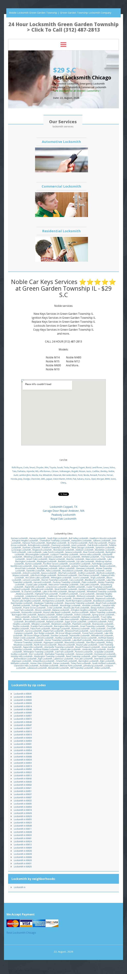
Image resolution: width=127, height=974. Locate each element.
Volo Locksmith (98, 628)
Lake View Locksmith (69, 619)
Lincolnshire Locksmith (79, 563)
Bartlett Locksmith (66, 561)
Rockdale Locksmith (49, 665)
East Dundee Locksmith (22, 603)
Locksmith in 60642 (23, 778)
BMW (107, 478)
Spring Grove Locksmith (103, 614)
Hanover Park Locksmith (33, 542)
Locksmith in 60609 (23, 847)
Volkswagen (64, 471)
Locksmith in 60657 (23, 715)
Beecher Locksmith (75, 559)
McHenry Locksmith (80, 628)
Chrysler (40, 467)
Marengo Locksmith (61, 628)
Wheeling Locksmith (33, 556)
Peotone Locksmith (84, 651)
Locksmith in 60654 (23, 750)
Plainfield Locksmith (81, 624)
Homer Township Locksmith (58, 640)
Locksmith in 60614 (23, 706)
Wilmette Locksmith (20, 663)
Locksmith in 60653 (23, 762)
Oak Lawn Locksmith (89, 584)
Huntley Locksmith (87, 589)
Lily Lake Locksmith (85, 561)
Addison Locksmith (84, 549)
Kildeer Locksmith (64, 614)
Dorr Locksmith (36, 654)
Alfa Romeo (45, 471)
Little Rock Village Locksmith (43, 575)
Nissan (82, 471)
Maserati (57, 475)
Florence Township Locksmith (28, 642)
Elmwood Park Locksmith (76, 630)
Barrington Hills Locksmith (24, 614)
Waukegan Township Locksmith (48, 603)
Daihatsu (21, 471)
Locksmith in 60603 (23, 700)
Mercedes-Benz (69, 475)
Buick (88, 467)
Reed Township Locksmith (78, 656)
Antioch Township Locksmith (44, 617)
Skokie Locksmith (107, 566)
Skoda (86, 475)
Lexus (106, 467)
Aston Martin (59, 478)
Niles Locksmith (53, 570)
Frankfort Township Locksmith (56, 547)
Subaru (80, 478)
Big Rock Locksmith (105, 573)
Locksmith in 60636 (23, 703)
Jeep (20, 478)
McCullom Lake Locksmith (37, 577)
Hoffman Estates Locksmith (46, 649)
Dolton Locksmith (82, 614)
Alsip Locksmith (40, 566)
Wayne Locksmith (57, 559)
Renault (93, 475)
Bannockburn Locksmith (25, 658)
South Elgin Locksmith (57, 538)
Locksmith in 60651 (23, 791)
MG (37, 471)
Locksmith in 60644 (23, 753)
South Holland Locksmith (103, 663)
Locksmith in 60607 (23, 797)
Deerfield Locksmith (103, 658)
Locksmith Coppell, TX (63, 507)
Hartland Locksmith (21, 589)
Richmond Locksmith (67, 575)
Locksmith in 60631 (23, 863)
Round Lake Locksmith (86, 644)
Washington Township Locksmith (49, 656)
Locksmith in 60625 (23, 866)
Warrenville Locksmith (103, 640)
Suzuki (60, 467)
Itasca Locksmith (49, 573)
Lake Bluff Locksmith (81, 640)
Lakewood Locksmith (37, 668)
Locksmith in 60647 (23, 725)
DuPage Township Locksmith (45, 605)
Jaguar (49, 478)
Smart (32, 467)
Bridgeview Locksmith (47, 568)
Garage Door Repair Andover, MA (63, 511)
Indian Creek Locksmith (24, 637)
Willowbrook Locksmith (102, 635)
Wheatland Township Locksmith (101, 591)
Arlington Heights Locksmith (25, 540)
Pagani (82, 467)
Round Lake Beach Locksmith (56, 612)
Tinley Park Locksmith (81, 663)
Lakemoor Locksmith (63, 658)
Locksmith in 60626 (23, 747)
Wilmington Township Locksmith (38, 651)
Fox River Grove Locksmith (55, 563)
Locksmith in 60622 (23, 772)
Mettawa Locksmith (90, 617)
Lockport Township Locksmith (64, 554)
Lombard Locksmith (97, 621)
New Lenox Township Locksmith (63, 584)
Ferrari (110, 475)
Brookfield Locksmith (35, 621)
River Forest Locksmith (93, 552)
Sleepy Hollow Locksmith (102, 607)
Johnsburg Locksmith (93, 665)
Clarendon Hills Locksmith (26, 665)
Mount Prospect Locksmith (87, 647)
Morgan (100, 478)
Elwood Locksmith (66, 644)
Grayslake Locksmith (103, 651)
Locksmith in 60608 (23, 756)
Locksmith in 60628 (23, 813)
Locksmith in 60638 (23, 832)
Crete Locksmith (54, 607)
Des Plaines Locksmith (89, 575)
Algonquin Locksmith (53, 642)
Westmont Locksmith (61, 624)
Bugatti (74, 471)
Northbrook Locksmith (21, 566)
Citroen (54, 471)
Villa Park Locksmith (67, 573)
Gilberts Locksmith (101, 540)
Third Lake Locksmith (33, 640)
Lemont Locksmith (31, 580)
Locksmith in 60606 (23, 857)
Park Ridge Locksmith (102, 563)
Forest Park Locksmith (92, 633)
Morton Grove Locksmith (85, 637)
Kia (40, 475)
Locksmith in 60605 (23, 803)
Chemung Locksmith (60, 545)
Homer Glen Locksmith (41, 663)
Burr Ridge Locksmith (44, 633)
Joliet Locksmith (78, 545)
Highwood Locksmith (90, 619)
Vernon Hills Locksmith (90, 554)
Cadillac (96, 471)
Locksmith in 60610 (23, 734)
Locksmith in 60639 (23, 854)
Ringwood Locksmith (42, 549)
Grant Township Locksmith (92, 626)
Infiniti (69, 478)
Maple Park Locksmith (53, 630)
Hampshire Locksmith (81, 540)
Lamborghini (25, 475)
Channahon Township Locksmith (55, 540)
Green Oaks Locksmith (36, 559)
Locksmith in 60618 (23, 810)
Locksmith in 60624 (23, 841)
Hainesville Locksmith (80, 635)
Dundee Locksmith (59, 635)
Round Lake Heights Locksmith (26, 600)
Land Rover (97, 467)
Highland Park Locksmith (46, 593)
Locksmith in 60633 (23, 835)
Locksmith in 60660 (23, 712)
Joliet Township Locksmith (104, 656)
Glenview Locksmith (85, 568)
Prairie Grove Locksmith (34, 607)
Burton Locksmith (33, 563)
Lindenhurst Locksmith (35, 596)
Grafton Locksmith (86, 573)
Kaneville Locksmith (35, 570)
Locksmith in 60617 (23, 728)
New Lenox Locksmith (96, 559)
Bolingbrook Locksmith (39, 545)
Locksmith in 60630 (23, 850)
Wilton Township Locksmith (102, 612)
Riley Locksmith (22, 617)
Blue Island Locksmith (94, 570)
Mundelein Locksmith (105, 549)
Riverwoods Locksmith (102, 624)
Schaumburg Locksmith (43, 661)
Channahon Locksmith (69, 617)
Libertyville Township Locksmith (59, 647)
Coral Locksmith (86, 593)
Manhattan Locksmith (56, 542)
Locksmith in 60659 (23, 740)
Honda (14, 478)
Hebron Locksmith (49, 619)
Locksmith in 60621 (23, 788)
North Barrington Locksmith (79, 600)
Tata (14, 471)
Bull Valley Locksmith (78, 538)
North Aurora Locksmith (45, 644)
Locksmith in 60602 (23, 784)
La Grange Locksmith (21, 549)
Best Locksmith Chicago (21, 932)
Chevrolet (35, 478)
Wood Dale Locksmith (25, 568)
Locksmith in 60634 (23, 759)
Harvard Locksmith (42, 582)
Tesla (66, 467)
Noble (111, 471)
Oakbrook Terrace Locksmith (61, 596)
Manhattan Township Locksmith (59, 654)
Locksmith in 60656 (23, 806)
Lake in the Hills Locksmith (55, 591)
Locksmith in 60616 (23, 731)
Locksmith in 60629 (23, 816)
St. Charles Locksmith (77, 542)
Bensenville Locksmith (58, 668)
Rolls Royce (17, 467)
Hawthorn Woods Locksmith (103, 538)
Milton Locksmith (67, 568)
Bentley (104, 471)
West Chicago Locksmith (82, 547)
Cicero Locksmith (81, 577)
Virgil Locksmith (97, 577)
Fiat (74, 478)
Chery (63, 482)
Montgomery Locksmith (53, 600)
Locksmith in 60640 (23, 722)
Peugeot (74, 467)
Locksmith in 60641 (23, 693)
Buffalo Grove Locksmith (33, 598)
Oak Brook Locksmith (97, 545)
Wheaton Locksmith (40, 624)
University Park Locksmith (94, 649)
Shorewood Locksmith (63, 549)
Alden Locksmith (102, 668)
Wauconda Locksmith (74, 642)
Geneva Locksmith (84, 654)
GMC (43, 478)
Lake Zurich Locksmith (53, 552)
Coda (25, 467)
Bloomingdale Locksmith (37, 554)
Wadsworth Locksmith (59, 566)
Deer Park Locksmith (24, 610)
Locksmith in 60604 (23, 737)
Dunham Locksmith (31, 547)
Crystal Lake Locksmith (36, 584)
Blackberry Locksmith (95, 580)
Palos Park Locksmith (40, 628)
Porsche (102, 475)
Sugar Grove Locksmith (75, 621)
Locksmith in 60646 (23, 709)
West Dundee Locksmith (66, 589)
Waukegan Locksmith (47, 561)
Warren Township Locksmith (54, 580)
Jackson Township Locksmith (84, 566)
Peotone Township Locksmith (66, 582)
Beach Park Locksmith (106, 603)
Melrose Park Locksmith (71, 665)
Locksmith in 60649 (23, 825)
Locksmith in (19, 887)
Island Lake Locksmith (70, 649)
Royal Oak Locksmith (63, 518)
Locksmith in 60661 (23, 838)
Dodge (26, 478)
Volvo (112, 467)
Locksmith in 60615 (23, 718)
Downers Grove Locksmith (59, 598)
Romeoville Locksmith (31, 612)
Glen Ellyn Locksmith (95, 642)
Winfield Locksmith (90, 556)
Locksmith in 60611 (23, 828)
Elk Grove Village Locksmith (68, 633)
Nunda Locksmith (21, 626)
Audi (16, 475)
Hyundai (30, 471)
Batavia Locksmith (60, 610)
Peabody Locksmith (63, 515)
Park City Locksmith (98, 542)
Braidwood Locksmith (103, 600)
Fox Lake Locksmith (84, 658)
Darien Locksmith (61, 663)
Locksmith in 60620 (23, 860)
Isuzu (88, 471)
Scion (113, 478)
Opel (93, 478)
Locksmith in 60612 (23, 844)
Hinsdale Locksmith (91, 605)
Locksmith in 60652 (23, 769)
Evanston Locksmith (53, 556)
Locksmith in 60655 (23, 819)
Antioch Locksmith (31, 573)
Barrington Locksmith (89, 661)
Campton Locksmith (23, 633)
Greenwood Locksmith (83, 598)
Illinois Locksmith (43, 610)
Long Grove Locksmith (56, 586)
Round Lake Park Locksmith (76, 607)
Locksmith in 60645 (23, 696)
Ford (80, 475)
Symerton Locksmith (105, 547)
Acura (87, 478)
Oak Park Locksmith (64, 651)
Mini (46, 467)
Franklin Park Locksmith (42, 626)
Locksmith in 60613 (23, 775)
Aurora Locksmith (72, 556)
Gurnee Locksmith (19, 538)
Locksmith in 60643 (23, 781)
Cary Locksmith (76, 580)
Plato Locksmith (89, 582)
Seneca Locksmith (73, 552)
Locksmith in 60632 (23, 800)
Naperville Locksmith (34, 586)
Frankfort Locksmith (68, 593)
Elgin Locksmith (45, 658)
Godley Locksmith (19, 654)
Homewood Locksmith (104, 654)
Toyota (52, 467)
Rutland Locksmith (54, 621)
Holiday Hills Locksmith (22, 656)
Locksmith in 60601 (23, 744)
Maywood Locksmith (105, 598)
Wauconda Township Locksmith (79, 603)
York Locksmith (19, 552)
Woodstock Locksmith (72, 570)
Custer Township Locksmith (99, 586)
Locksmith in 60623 (23, 822)
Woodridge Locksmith (70, 605)
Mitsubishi (47, 475)
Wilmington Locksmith (61, 577)
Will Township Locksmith (81, 668)
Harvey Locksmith (37, 538)
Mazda (35, 475)
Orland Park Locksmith (66, 661)
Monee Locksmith (31, 619)
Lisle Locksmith (34, 552)
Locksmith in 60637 (23, 794)
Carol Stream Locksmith (101, 630)
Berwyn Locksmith (76, 591)
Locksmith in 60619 (23, 766)
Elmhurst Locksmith (86, 596)
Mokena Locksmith (24, 593)
